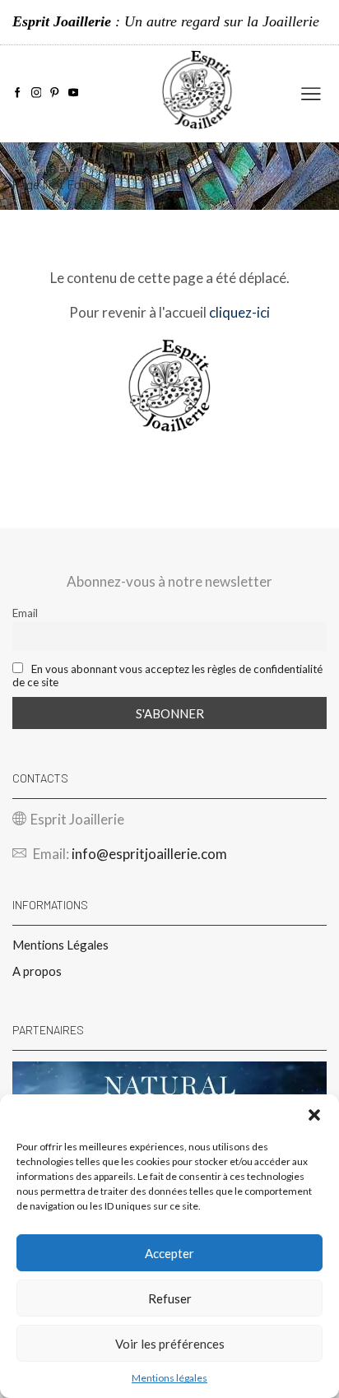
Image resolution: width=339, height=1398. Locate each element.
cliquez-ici (239, 312)
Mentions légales (169, 1378)
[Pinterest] (54, 93)
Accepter (169, 1253)
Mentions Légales (60, 944)
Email (25, 613)
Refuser (170, 1298)
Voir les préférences (170, 1343)
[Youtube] (73, 93)
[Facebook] (17, 93)
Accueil (30, 167)
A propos (37, 971)
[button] (314, 1115)
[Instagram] (36, 93)
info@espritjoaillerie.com (149, 853)
